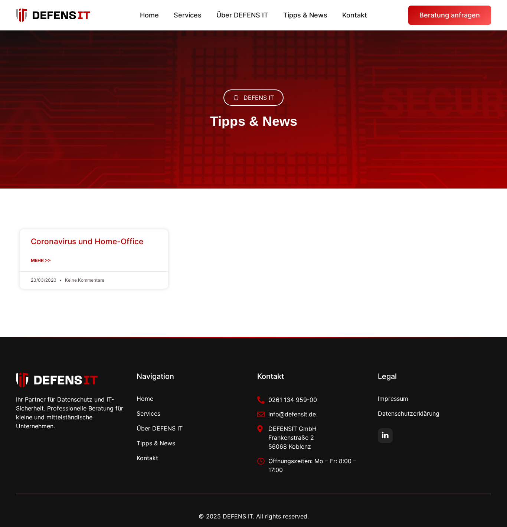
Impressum (393, 398)
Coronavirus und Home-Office (87, 241)
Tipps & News (305, 15)
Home (149, 15)
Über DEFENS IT (242, 15)
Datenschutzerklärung (408, 413)
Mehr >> (41, 260)
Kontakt (354, 15)
